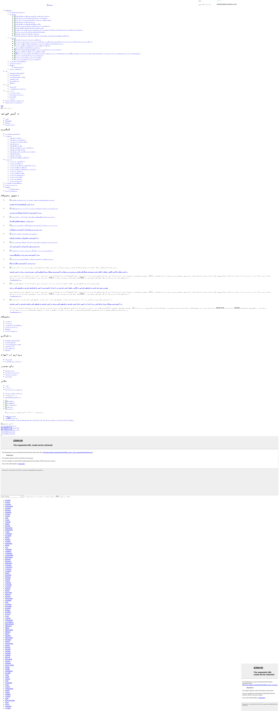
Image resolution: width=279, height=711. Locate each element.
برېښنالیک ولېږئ (9, 426)
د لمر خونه (10, 124)
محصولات (8, 121)
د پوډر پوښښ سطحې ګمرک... (22, 221)
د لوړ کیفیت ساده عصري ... (22, 204)
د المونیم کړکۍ (50, 420)
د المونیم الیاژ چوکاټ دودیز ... (26, 212)
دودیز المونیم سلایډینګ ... (23, 263)
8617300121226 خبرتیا (10, 429)
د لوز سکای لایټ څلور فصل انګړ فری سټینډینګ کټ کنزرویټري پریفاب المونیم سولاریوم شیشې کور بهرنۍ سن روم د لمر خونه (69, 271)
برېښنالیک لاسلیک (13, 397)
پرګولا (8, 122)
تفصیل (12, 280)
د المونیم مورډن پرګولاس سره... (25, 255)
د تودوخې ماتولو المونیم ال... (25, 246)
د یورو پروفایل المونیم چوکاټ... (26, 229)
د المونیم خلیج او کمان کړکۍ (24, 238)
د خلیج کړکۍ (10, 420)
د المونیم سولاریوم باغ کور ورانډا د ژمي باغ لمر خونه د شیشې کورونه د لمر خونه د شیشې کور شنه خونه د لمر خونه (66, 304)
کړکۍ (60, 420)
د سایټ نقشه (10, 416)
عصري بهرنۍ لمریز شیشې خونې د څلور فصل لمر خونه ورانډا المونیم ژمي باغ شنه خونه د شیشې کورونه (59, 288)
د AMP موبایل (11, 418)
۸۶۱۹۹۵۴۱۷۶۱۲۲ (8, 433)
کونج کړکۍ (37, 420)
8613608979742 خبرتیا (10, 428)
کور (7, 119)
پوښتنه (18, 280)
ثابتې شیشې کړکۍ (24, 420)
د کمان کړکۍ (68, 420)
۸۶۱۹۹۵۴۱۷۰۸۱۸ (8, 431)
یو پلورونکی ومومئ (13, 393)
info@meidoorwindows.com (226, 4)
